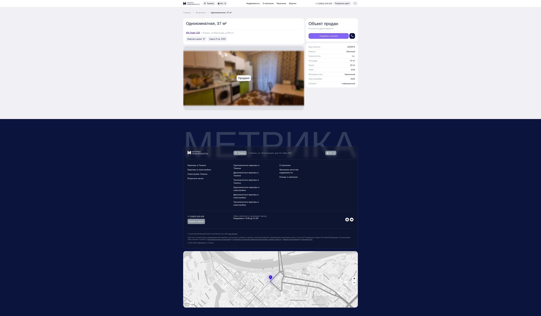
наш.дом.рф (233, 234)
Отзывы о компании (288, 177)
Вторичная (201, 12)
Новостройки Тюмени (197, 174)
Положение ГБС (307, 239)
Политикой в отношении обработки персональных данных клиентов (257, 239)
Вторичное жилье (196, 178)
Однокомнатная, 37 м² (221, 12)
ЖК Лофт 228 (193, 33)
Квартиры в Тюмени (197, 165)
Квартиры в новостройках (199, 170)
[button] (270, 277)
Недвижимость (253, 3)
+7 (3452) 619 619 (323, 4)
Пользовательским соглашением (219, 239)
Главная (187, 12)
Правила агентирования (291, 239)
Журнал (292, 3)
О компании (268, 3)
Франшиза (281, 3)
